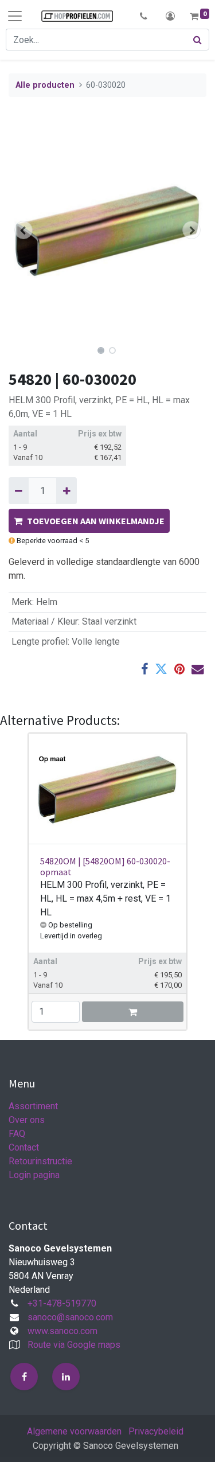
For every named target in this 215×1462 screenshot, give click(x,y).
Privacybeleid (155, 1431)
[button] (143, 16)
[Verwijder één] (19, 490)
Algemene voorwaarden (74, 1431)
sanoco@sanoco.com (70, 1317)
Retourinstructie (40, 1161)
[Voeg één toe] (66, 490)
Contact (24, 1147)
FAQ (17, 1133)
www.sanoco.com (62, 1330)
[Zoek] (197, 39)
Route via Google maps (74, 1344)
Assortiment (33, 1106)
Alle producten (45, 85)
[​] (24, 1376)
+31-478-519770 (62, 1303)
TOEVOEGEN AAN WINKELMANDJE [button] (96, 521)
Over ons (27, 1119)
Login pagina (34, 1174)
